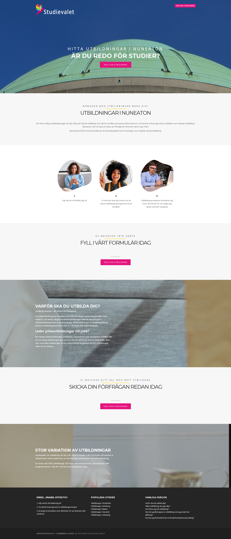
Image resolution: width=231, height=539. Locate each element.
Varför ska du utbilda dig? (155, 503)
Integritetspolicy (45, 533)
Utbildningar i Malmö (99, 509)
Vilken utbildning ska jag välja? (157, 506)
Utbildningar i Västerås (100, 512)
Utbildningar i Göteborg (100, 506)
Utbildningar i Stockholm (101, 503)
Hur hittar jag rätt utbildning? (157, 509)
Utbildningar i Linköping (100, 515)
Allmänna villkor (65, 533)
